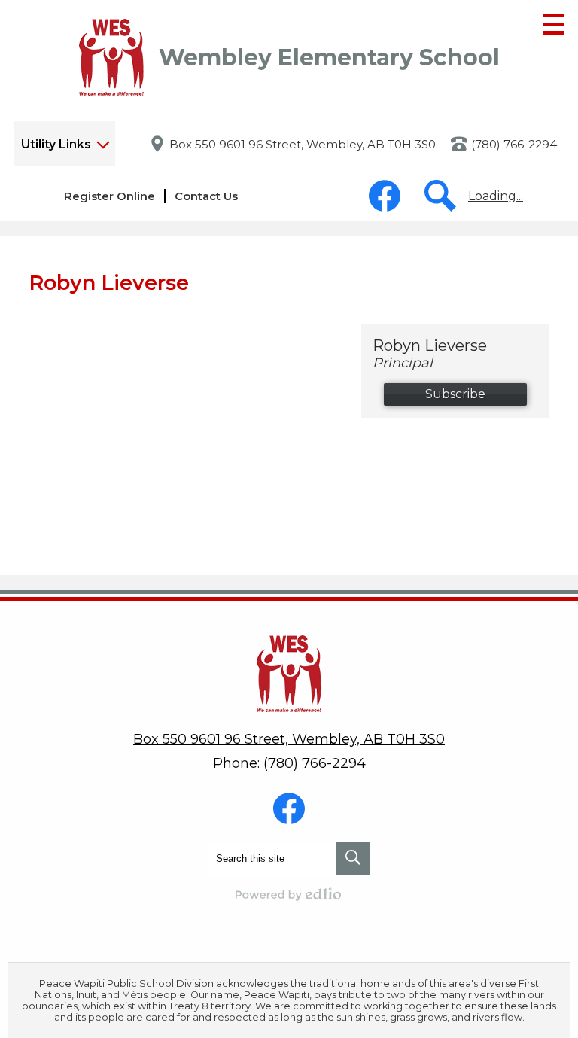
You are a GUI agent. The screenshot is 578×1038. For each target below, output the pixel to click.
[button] (64, 143)
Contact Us (206, 196)
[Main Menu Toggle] (553, 24)
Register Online (109, 196)
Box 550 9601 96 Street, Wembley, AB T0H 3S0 (302, 144)
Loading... (495, 196)
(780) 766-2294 (514, 144)
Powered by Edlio (289, 894)
